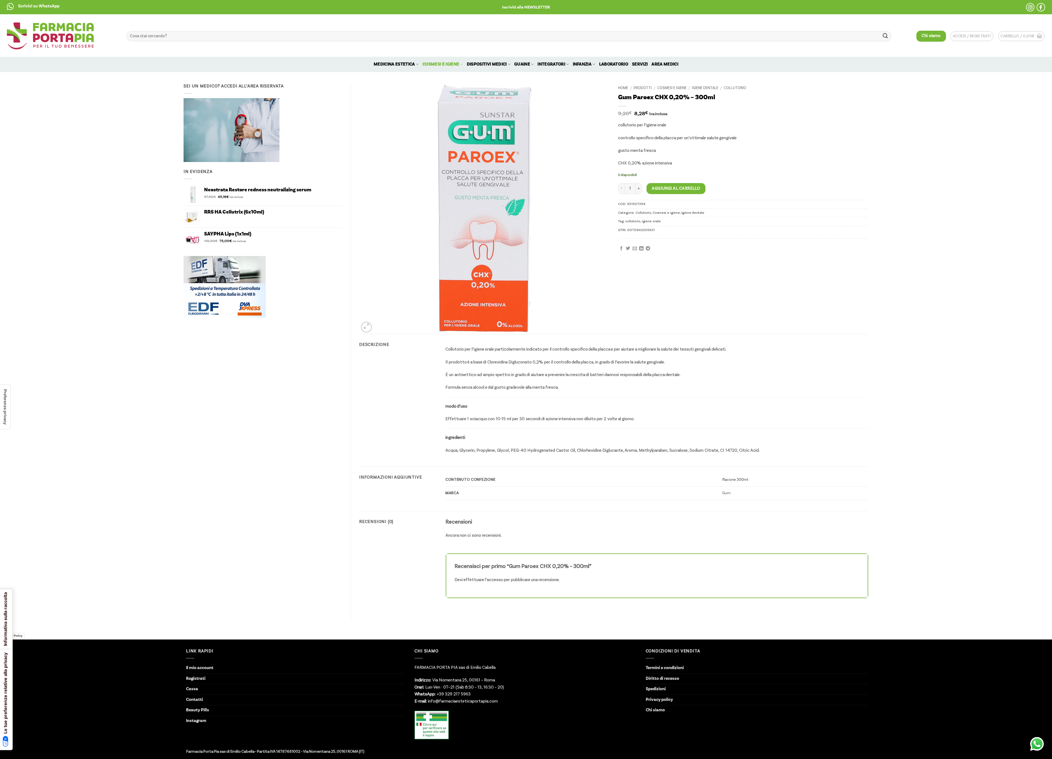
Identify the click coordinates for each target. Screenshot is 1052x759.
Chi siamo (655, 710)
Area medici (664, 64)
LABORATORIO (613, 64)
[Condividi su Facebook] (621, 248)
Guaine (522, 64)
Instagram (196, 721)
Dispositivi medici (487, 64)
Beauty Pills (197, 710)
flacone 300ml (735, 480)
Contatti (194, 700)
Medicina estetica (394, 64)
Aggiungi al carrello (676, 188)
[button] (526, 7)
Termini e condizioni (665, 668)
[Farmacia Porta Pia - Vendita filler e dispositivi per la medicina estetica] (50, 35)
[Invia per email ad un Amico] (635, 248)
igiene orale (651, 221)
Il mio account (199, 668)
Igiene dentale (705, 88)
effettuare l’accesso (483, 580)
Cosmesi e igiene (440, 64)
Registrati (195, 678)
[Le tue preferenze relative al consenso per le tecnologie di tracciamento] (5, 407)
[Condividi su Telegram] (648, 248)
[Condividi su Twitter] (628, 248)
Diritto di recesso (662, 678)
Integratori (551, 64)
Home (623, 88)
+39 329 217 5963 (453, 694)
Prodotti (643, 88)
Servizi (640, 64)
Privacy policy (659, 700)
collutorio (633, 221)
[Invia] (885, 36)
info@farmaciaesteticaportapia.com (462, 701)
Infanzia (582, 64)
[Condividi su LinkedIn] (641, 248)
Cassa (192, 689)
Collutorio (735, 88)
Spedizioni (656, 689)
